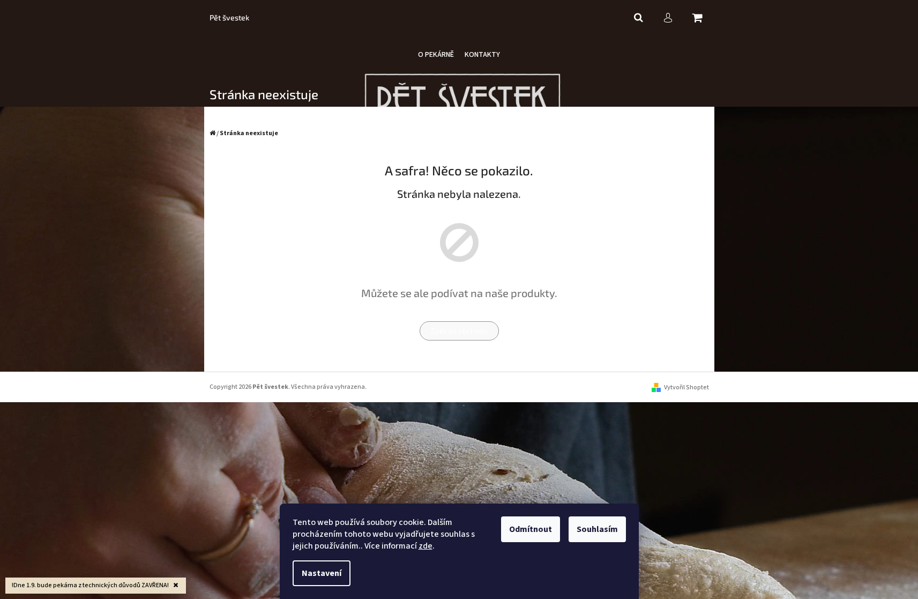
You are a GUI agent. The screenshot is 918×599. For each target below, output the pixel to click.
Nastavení (321, 573)
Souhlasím (597, 529)
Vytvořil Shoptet (686, 387)
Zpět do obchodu (459, 330)
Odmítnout (530, 529)
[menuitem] (436, 55)
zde (425, 546)
